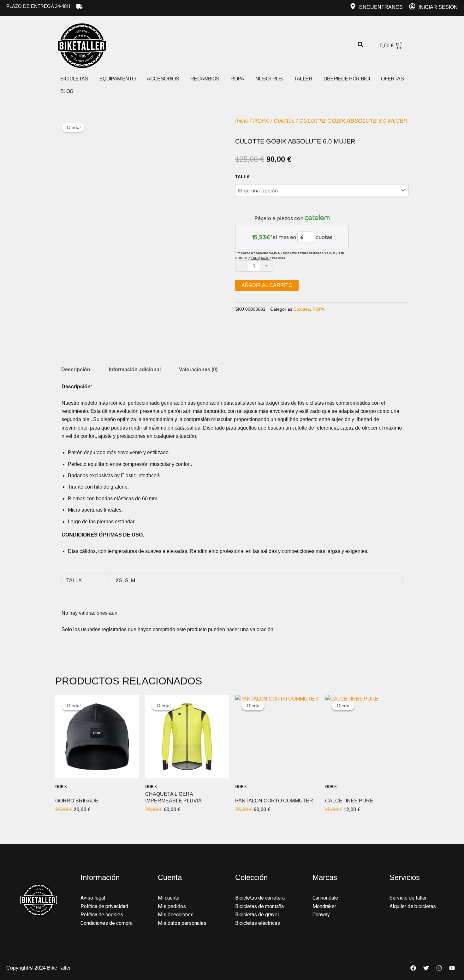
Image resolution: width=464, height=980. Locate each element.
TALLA (242, 176)
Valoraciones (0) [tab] (198, 369)
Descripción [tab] (75, 369)
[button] (360, 44)
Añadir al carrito (266, 285)
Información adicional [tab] (135, 369)
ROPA (261, 121)
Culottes (284, 121)
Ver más (278, 257)
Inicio (241, 121)
